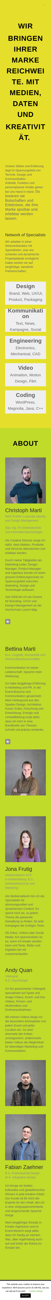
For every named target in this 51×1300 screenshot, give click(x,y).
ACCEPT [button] (25, 1296)
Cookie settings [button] (36, 1291)
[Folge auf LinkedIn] (7, 621)
